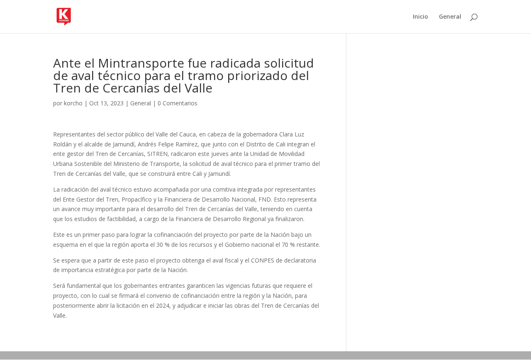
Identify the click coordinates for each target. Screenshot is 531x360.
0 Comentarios (177, 103)
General (450, 17)
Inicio (420, 17)
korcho (73, 103)
